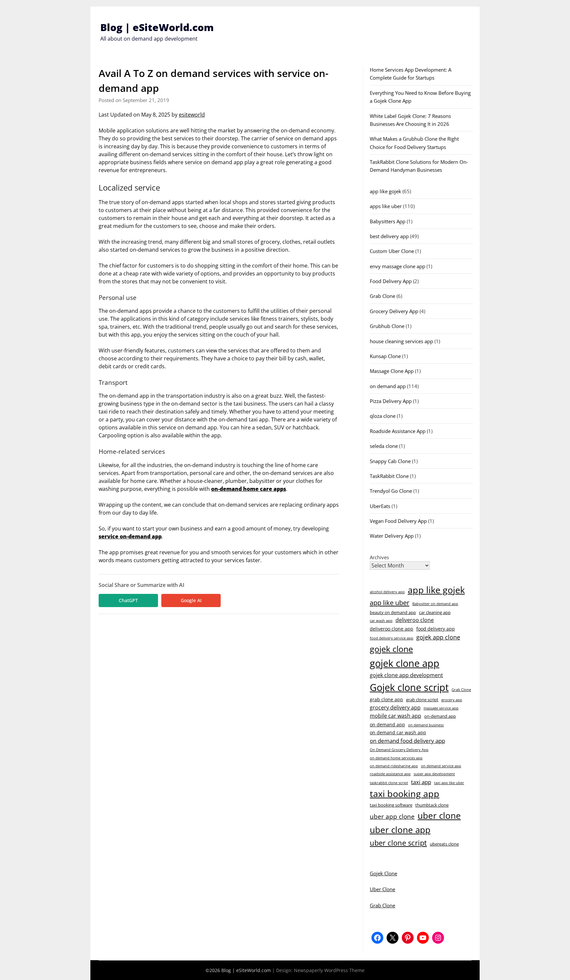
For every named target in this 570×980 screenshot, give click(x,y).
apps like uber (386, 206)
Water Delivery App (392, 535)
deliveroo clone (415, 620)
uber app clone (392, 816)
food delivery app (435, 629)
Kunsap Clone (385, 356)
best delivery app (389, 236)
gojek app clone (438, 637)
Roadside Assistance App (398, 431)
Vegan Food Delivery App (398, 521)
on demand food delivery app (407, 740)
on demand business (426, 725)
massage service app (441, 708)
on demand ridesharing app (394, 766)
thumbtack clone (432, 805)
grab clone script (422, 700)
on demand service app (441, 766)
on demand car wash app (398, 732)
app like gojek (385, 191)
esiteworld (192, 114)
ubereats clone (444, 844)
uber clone (439, 815)
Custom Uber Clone (392, 251)
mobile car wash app (395, 715)
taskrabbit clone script (389, 782)
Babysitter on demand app (435, 603)
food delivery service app (391, 638)
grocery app (451, 700)
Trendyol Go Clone (391, 491)
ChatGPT (128, 600)
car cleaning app (435, 612)
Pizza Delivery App (391, 401)
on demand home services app (396, 758)
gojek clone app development (406, 675)
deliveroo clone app (391, 629)
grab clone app (386, 699)
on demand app (388, 386)
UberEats (380, 506)
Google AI (191, 600)
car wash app (381, 620)
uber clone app (400, 830)
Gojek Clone (383, 873)
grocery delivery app (395, 707)
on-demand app (440, 716)
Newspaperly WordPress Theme (329, 970)
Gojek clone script (409, 687)
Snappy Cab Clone (390, 461)
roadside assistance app (390, 774)
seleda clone (384, 446)
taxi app (421, 782)
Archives (379, 557)
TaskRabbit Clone (389, 476)
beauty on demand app (393, 612)
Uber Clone (382, 889)
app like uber (389, 602)
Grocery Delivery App (394, 311)
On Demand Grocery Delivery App (399, 749)
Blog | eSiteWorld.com (157, 27)
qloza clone (383, 416)
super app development (434, 774)
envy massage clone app (397, 266)
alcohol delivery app (387, 592)
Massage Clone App (392, 371)
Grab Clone (382, 296)
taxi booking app (404, 793)
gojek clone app (404, 663)
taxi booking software (391, 805)
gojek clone (391, 648)
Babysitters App (387, 221)
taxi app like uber (449, 782)
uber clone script (398, 843)
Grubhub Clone (387, 326)
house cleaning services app (401, 341)
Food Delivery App (391, 281)
